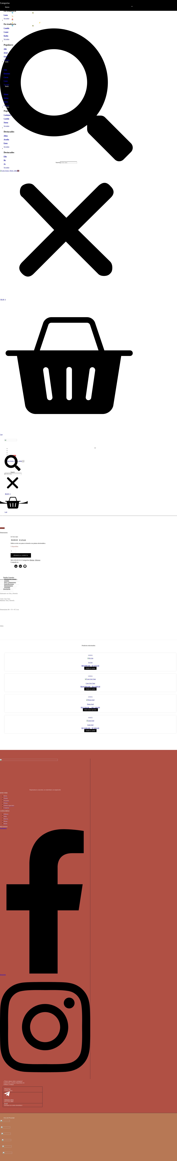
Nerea (6, 122)
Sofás (6, 61)
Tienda (13, 450)
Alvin (6, 102)
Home (5, 511)
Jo (5, 164)
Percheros (8, 41)
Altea (6, 136)
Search (13, 472)
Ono (5, 70)
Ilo (5, 160)
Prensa (13, 454)
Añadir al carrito (20, 555)
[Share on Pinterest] (25, 566)
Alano (6, 94)
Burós (7, 86)
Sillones (7, 148)
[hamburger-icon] (132, 6)
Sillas (6, 128)
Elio (5, 156)
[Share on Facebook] (16, 566)
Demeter (7, 73)
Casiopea (7, 115)
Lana (6, 15)
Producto (6, 514)
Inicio (13, 448)
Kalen (6, 36)
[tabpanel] (88, 593)
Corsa (6, 77)
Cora (6, 81)
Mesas (7, 20)
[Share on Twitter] (20, 566)
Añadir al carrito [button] (90, 668)
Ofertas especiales (22, 456)
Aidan (6, 98)
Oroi (5, 56)
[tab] (6, 589)
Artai (6, 53)
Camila (6, 28)
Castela (6, 119)
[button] (66, 230)
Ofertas (32, 560)
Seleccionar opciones (90, 710)
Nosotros (14, 452)
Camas (7, 107)
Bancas (7, 7)
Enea (6, 143)
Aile (5, 49)
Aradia (6, 139)
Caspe (6, 32)
